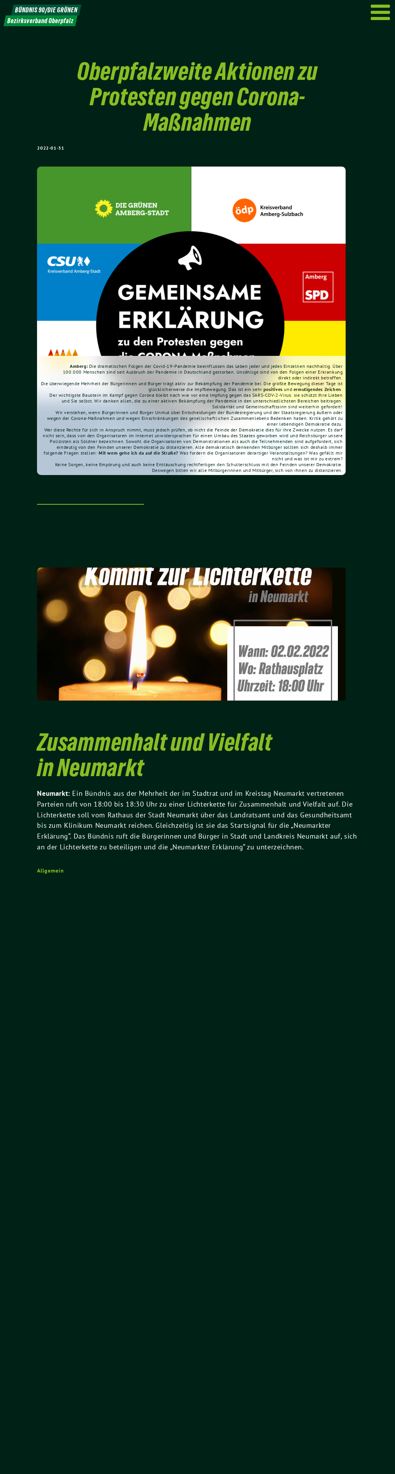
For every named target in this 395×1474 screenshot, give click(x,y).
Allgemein (50, 870)
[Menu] (380, 12)
